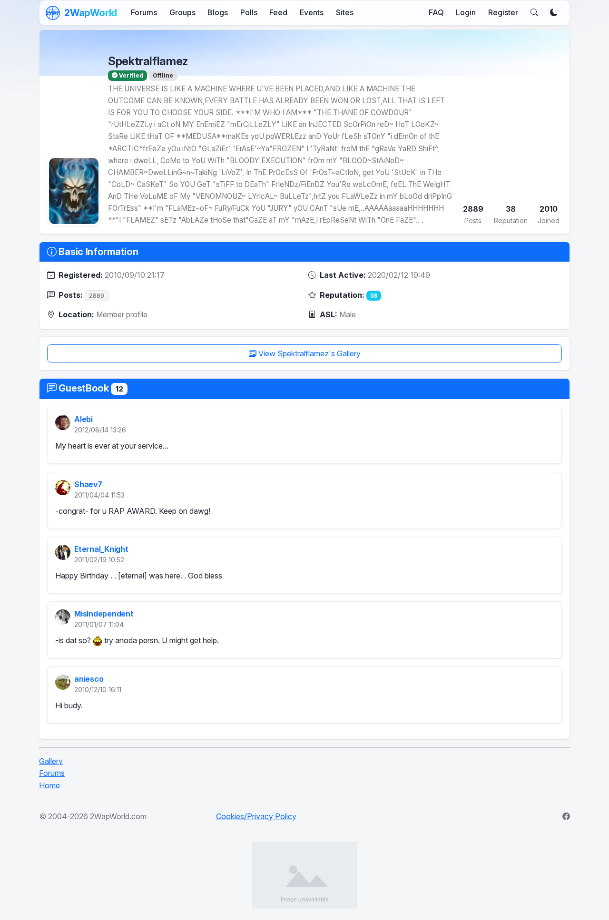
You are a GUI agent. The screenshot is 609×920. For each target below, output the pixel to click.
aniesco (88, 679)
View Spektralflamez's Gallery (308, 353)
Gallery (51, 761)
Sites (345, 12)
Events (312, 12)
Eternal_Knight (101, 549)
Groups (182, 12)
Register (503, 12)
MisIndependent (104, 614)
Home (49, 785)
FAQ (436, 12)
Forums (144, 12)
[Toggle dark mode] (554, 12)
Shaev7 (88, 484)
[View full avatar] (73, 191)
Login (466, 12)
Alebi (83, 419)
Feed (278, 12)
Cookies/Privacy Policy (256, 816)
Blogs (217, 12)
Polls (248, 12)
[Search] (534, 12)
